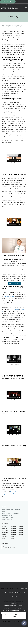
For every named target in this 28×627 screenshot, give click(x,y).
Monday (12, 526)
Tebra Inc (15, 588)
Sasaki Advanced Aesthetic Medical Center (11, 25)
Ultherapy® (18, 27)
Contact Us (14, 596)
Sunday (9, 538)
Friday (12, 534)
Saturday (9, 536)
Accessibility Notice (20, 592)
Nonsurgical (11, 27)
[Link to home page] (12, 8)
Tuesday (12, 528)
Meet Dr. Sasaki (14, 283)
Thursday (12, 532)
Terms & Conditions (8, 592)
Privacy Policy (23, 588)
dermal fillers (9, 296)
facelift (16, 309)
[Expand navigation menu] (26, 7)
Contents (4, 27)
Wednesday (12, 530)
